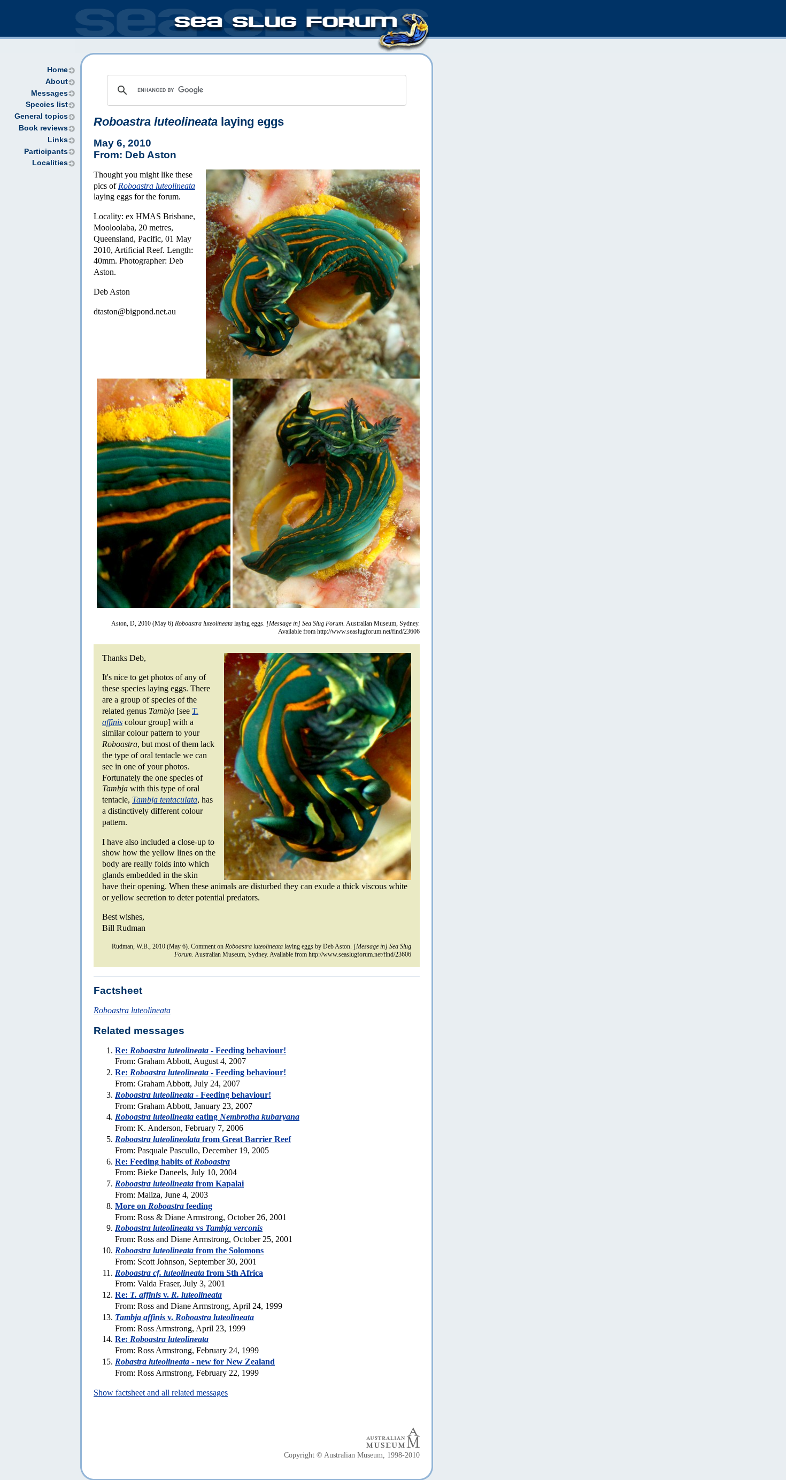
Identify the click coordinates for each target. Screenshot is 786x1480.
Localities (50, 163)
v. (184, 1317)
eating (207, 1116)
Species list (47, 105)
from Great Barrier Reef (203, 1139)
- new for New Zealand (195, 1361)
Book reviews (43, 128)
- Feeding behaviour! (193, 1094)
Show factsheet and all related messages (161, 1392)
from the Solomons (189, 1250)
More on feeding (163, 1206)
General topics (41, 116)
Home (57, 70)
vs (189, 1227)
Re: (162, 1339)
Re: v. (168, 1294)
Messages (49, 93)
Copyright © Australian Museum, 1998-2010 (352, 1455)
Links (58, 140)
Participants (46, 152)
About (56, 82)
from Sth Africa (189, 1272)
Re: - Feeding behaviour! (200, 1050)
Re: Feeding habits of (172, 1161)
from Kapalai (179, 1183)
